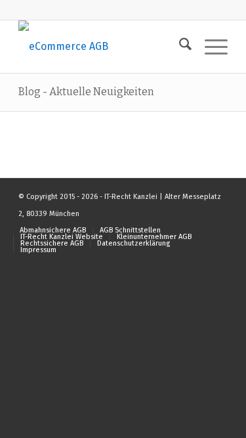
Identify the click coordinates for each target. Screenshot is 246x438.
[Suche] (179, 46)
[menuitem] (179, 46)
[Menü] (210, 46)
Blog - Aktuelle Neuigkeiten (86, 91)
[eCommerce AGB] (102, 46)
